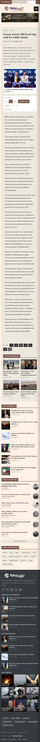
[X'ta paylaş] (26, 345)
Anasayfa (6, 30)
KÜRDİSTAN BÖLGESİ (15, 556)
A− (6, 101)
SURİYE (4, 560)
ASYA (34, 552)
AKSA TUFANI (15, 718)
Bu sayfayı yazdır (17, 41)
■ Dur (7, 105)
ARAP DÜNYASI (26, 552)
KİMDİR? (26, 556)
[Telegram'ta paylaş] (5, 349)
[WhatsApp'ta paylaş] (16, 345)
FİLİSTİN (5, 552)
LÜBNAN (33, 556)
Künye (19, 739)
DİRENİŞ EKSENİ (13, 560)
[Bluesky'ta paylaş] (21, 345)
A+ (15, 101)
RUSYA (4, 556)
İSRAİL (12, 30)
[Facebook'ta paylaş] (11, 345)
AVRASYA (23, 560)
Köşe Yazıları (12, 739)
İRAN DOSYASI (7, 721)
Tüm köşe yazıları (20, 541)
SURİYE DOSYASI (8, 725)
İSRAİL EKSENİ (32, 721)
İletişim (25, 739)
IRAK (11, 552)
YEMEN (31, 560)
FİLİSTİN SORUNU (7, 564)
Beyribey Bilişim (17, 736)
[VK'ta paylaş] (30, 345)
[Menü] (36, 8)
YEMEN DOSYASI (20, 721)
